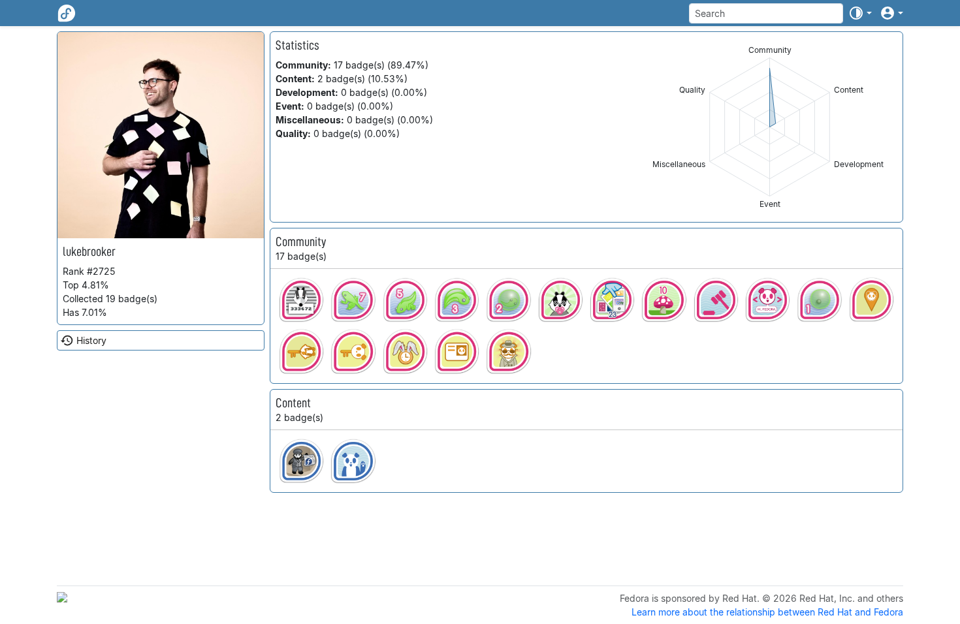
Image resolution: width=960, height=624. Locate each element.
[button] (860, 13)
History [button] (91, 340)
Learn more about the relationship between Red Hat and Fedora (767, 611)
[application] (769, 127)
